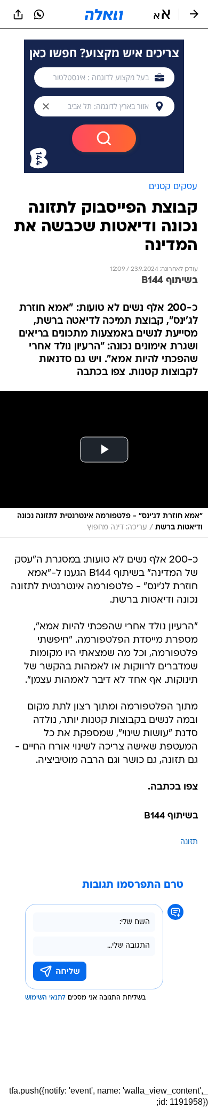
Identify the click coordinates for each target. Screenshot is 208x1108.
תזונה (189, 842)
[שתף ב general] (18, 14)
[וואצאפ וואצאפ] (39, 14)
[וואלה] (104, 14)
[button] (162, 14)
